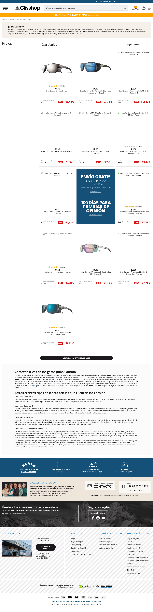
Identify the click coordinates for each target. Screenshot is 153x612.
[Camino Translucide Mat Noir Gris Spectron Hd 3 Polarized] (57, 308)
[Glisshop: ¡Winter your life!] (27, 8)
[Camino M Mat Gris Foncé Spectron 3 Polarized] (95, 127)
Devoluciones (75, 551)
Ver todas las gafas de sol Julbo (76, 358)
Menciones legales (105, 541)
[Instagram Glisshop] (98, 518)
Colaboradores (132, 554)
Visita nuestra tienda (106, 548)
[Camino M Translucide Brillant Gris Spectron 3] (57, 188)
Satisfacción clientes (134, 545)
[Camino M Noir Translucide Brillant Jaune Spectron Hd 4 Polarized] (95, 67)
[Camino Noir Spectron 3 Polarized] (57, 248)
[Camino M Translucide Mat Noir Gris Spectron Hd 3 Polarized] (134, 248)
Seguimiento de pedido (79, 548)
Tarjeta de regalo (77, 541)
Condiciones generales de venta (81, 554)
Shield (34, 385)
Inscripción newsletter (134, 548)
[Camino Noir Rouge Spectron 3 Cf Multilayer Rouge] (134, 127)
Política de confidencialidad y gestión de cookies (83, 601)
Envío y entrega (76, 545)
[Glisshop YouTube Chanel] (103, 518)
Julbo (44, 29)
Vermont (52, 383)
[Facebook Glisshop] (92, 518)
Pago (73, 538)
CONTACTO (102, 486)
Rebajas (130, 564)
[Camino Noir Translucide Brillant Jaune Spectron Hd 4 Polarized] (134, 188)
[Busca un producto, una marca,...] (125, 8)
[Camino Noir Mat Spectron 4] (57, 67)
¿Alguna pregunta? (133, 538)
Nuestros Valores (105, 538)
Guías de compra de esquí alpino (138, 557)
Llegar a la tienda (45, 547)
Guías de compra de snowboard (138, 560)
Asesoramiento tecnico (135, 551)
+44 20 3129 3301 (137, 486)
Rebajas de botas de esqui (136, 567)
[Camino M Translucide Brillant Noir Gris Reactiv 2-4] (134, 67)
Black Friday (131, 570)
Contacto (130, 541)
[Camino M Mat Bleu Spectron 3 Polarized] (57, 127)
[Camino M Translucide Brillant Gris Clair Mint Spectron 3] (95, 248)
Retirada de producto (134, 573)
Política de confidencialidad (108, 545)
